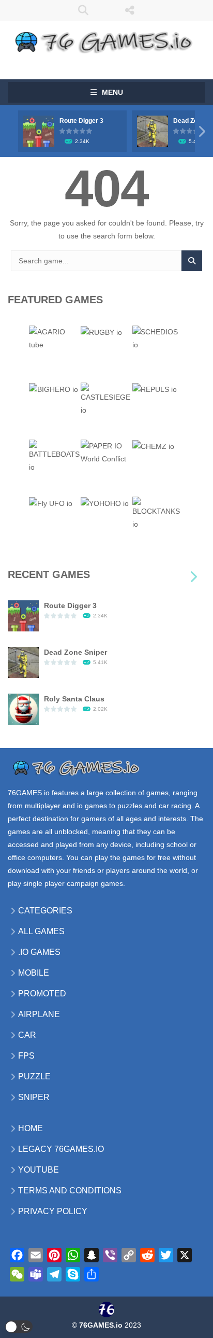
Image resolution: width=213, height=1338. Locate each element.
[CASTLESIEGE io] (106, 399)
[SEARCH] (191, 260)
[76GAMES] (106, 40)
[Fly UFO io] (50, 503)
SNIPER (34, 1097)
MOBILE (33, 972)
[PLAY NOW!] (38, 130)
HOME (30, 1128)
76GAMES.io (29, 792)
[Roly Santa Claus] (23, 709)
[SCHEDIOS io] (158, 338)
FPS (26, 1055)
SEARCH (83, 10)
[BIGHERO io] (53, 389)
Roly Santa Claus (74, 699)
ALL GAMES (41, 931)
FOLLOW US (130, 10)
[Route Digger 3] (23, 615)
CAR (27, 1035)
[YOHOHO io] (105, 503)
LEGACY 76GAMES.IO (61, 1149)
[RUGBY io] (101, 332)
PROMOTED (42, 993)
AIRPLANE (39, 1014)
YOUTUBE (38, 1169)
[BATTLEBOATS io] (55, 456)
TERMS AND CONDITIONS (69, 1190)
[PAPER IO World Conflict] (106, 452)
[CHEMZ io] (153, 446)
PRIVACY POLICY (52, 1211)
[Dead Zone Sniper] (23, 662)
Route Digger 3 (81, 120)
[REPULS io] (154, 389)
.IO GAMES (39, 952)
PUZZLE (34, 1076)
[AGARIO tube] (55, 338)
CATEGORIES (45, 910)
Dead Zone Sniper (75, 652)
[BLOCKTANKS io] (158, 513)
